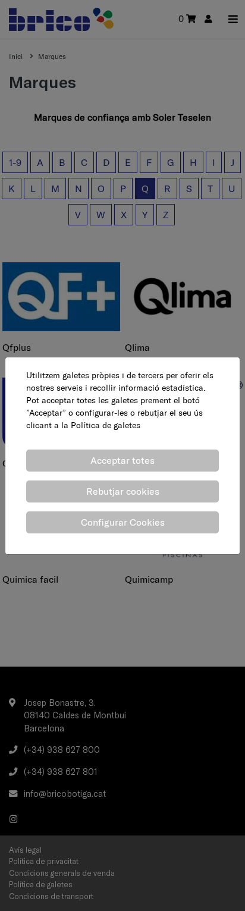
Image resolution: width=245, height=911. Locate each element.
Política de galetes (105, 425)
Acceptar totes (122, 460)
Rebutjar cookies (122, 491)
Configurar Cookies (123, 522)
